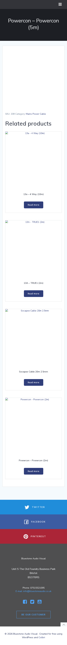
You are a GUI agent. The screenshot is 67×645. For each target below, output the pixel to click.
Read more (33, 204)
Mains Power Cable (36, 113)
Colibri (42, 637)
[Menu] (60, 4)
